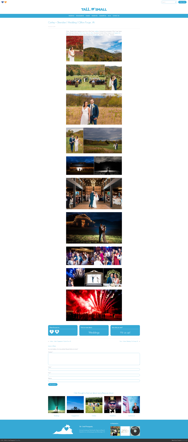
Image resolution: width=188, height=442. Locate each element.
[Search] (175, 2)
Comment (50, 352)
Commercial (131, 416)
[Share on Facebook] (52, 332)
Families (94, 416)
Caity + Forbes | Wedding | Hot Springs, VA (129, 341)
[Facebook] (2, 2)
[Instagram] (5, 2)
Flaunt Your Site (184, 440)
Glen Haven (82, 33)
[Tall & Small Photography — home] (94, 9)
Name (49, 367)
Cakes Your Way (89, 33)
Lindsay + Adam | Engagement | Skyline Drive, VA (60, 341)
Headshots (113, 416)
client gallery (96, 34)
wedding (96, 31)
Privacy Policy (18, 440)
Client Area (182, 2)
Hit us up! (125, 332)
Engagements (75, 416)
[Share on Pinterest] (57, 332)
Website (50, 378)
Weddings (94, 332)
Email (49, 372)
